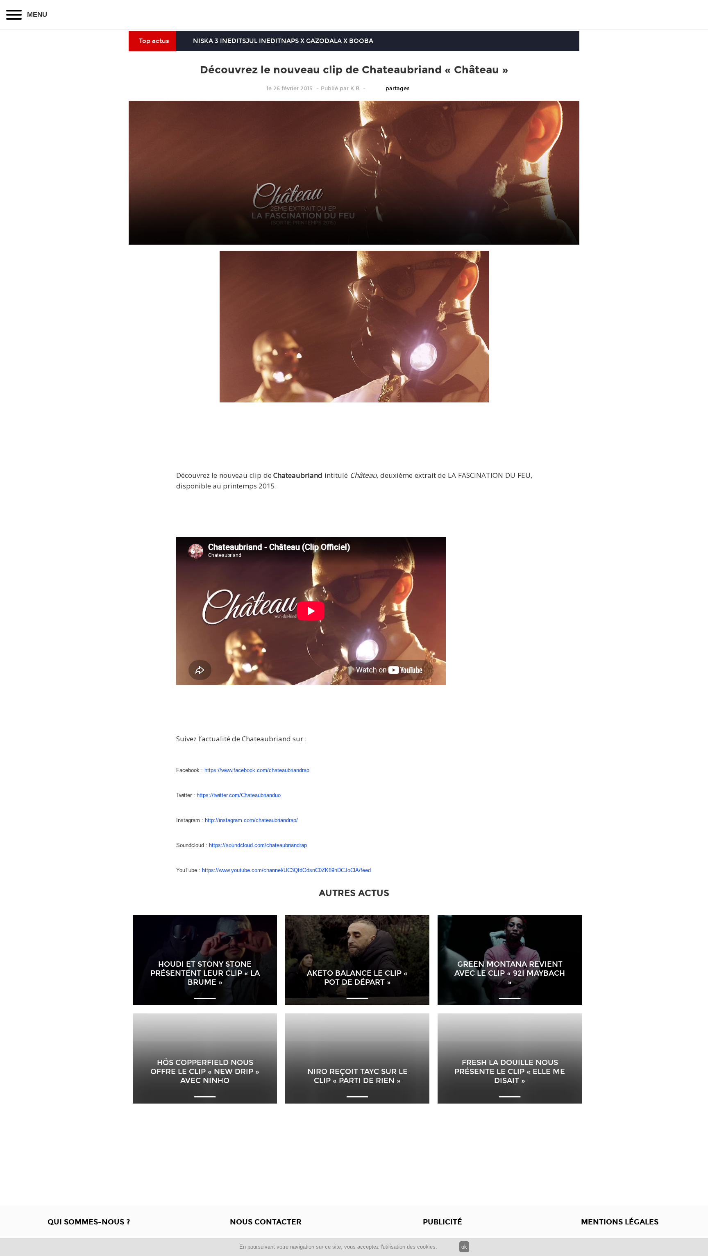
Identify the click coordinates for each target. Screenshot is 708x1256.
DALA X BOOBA (348, 41)
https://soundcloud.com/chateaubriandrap (258, 845)
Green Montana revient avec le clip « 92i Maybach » (509, 973)
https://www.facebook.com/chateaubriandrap (256, 770)
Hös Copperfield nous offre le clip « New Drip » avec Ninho (204, 1071)
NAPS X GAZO (302, 41)
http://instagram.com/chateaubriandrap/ (251, 820)
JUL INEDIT (263, 41)
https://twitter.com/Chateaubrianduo (239, 795)
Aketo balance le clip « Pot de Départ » (357, 978)
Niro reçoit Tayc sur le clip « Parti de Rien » (357, 1076)
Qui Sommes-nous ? (89, 1221)
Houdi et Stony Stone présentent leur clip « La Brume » (205, 973)
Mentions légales (619, 1221)
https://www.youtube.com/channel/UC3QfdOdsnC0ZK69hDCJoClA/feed (286, 870)
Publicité (442, 1221)
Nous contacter (266, 1221)
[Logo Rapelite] (354, 14)
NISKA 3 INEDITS (219, 41)
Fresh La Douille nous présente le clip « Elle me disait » (509, 1071)
